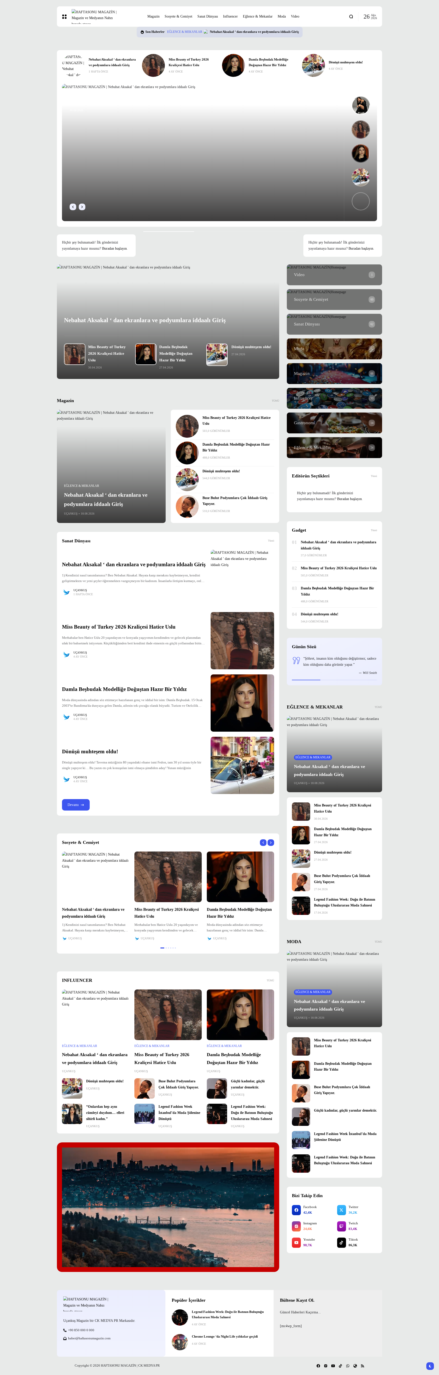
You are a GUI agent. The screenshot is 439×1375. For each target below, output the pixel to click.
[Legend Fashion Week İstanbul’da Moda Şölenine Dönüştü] (144, 1114)
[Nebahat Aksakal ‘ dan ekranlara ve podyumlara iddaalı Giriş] (111, 466)
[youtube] (333, 1366)
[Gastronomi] (334, 423)
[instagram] (325, 1366)
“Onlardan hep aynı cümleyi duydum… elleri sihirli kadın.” (105, 1113)
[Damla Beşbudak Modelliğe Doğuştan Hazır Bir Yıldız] (153, 65)
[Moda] (334, 348)
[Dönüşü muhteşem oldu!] (233, 65)
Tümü (271, 540)
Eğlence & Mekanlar (193, 32)
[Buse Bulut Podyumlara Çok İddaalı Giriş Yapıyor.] (313, 65)
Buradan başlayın (114, 248)
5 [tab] (173, 947)
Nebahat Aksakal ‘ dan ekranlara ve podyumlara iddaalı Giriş (145, 320)
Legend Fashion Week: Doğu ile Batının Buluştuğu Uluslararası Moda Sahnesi (252, 1113)
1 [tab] (160, 947)
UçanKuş (70, 513)
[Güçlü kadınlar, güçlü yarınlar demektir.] (217, 1088)
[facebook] (318, 1366)
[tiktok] (340, 1366)
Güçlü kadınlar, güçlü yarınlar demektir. (345, 1110)
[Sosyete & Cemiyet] (334, 299)
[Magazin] (334, 373)
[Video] (334, 274)
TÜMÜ (270, 980)
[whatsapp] (348, 1366)
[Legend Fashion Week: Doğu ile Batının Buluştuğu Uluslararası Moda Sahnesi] (217, 1114)
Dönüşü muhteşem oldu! (266, 62)
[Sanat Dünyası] (334, 324)
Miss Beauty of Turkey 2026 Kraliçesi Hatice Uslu (254, 32)
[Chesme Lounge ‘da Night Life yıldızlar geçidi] (180, 1342)
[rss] (362, 1366)
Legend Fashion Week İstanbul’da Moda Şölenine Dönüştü (179, 1113)
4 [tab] (170, 947)
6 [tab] (175, 947)
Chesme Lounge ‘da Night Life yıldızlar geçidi (225, 1336)
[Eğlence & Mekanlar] (334, 447)
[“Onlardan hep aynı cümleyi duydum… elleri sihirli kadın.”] (72, 1114)
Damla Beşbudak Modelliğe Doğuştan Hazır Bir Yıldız (175, 353)
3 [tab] (168, 947)
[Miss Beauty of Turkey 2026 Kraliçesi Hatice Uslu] (214, 32)
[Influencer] (334, 398)
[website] (355, 1366)
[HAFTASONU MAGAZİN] (106, 16)
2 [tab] (165, 947)
